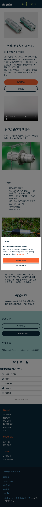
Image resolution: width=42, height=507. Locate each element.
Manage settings (21, 265)
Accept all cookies (21, 260)
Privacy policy (20, 254)
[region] (21, 253)
